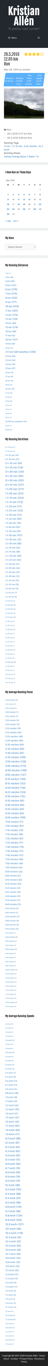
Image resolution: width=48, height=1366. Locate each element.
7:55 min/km (13, 867)
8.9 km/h (12, 1176)
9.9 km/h (13, 1220)
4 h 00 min (10, 638)
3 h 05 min (11, 593)
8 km (11, 297)
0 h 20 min (12, 455)
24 (13, 209)
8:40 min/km (13, 904)
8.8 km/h (12, 1172)
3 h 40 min (10, 621)
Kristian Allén (24, 16)
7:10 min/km (14, 830)
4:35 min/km (11, 700)
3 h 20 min (10, 605)
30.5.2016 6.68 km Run (19, 137)
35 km (8, 409)
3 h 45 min (10, 625)
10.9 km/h (12, 1262)
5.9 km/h (9, 1052)
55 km (8, 426)
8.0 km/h (13, 1138)
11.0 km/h (12, 1266)
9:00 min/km (12, 921)
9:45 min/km (10, 957)
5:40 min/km (14, 753)
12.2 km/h (10, 1315)
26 (24, 209)
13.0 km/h (10, 1340)
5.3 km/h (9, 1040)
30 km (10, 389)
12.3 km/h (10, 1319)
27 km (9, 377)
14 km (10, 323)
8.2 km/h (12, 1147)
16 (8, 204)
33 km (8, 401)
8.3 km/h (12, 1151)
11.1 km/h (12, 1270)
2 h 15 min (12, 551)
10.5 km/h (13, 1245)
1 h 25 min (14, 510)
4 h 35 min (10, 654)
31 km (8, 393)
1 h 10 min (17, 146)
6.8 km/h (11, 1089)
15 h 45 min (10, 678)
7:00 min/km (14, 821)
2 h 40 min (12, 572)
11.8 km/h (10, 1299)
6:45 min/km (14, 809)
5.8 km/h (9, 1048)
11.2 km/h (11, 1274)
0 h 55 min (14, 484)
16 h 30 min (10, 682)
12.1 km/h (9, 1311)
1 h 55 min (13, 535)
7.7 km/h (12, 1125)
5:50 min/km (15, 761)
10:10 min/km (10, 974)
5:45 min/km (30, 146)
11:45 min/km (11, 1002)
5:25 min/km (14, 740)
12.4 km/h (9, 1324)
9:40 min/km (10, 953)
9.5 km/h (13, 1202)
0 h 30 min (13, 463)
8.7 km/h (12, 1168)
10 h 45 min (10, 674)
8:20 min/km (12, 888)
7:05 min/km (14, 825)
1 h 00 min (14, 489)
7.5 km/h (12, 1117)
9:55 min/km (10, 966)
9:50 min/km (10, 962)
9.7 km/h (13, 1211)
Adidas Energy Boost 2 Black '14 (21, 156)
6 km (11, 289)
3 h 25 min (10, 609)
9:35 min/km (11, 949)
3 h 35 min (10, 617)
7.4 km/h (11, 1113)
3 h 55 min (9, 633)
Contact (14, 1358)
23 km (10, 360)
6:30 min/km (15, 796)
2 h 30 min (12, 564)
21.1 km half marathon (20, 351)
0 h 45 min (14, 476)
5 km (10, 285)
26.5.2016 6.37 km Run (19, 133)
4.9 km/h (9, 1024)
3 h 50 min (10, 629)
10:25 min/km (10, 978)
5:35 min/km (14, 748)
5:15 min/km (13, 732)
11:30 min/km (10, 998)
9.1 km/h (12, 1185)
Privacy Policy (26, 1358)
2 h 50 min (12, 580)
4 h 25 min (9, 646)
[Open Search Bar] (39, 38)
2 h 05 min (13, 543)
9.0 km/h (12, 1180)
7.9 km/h (12, 1134)
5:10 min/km (13, 728)
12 (24, 199)
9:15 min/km (10, 933)
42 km (8, 417)
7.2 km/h (12, 1105)
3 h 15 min (10, 601)
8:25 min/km (13, 892)
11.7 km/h (10, 1295)
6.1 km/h (9, 1061)
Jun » (16, 221)
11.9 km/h (10, 1303)
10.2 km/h (14, 1233)
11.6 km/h (10, 1291)
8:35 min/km (12, 900)
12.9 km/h (9, 1336)
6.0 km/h (9, 1057)
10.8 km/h (13, 1258)
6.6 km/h (11, 1081)
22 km (10, 356)
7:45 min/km (14, 859)
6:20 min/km (15, 787)
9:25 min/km (11, 941)
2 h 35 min (12, 568)
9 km (11, 302)
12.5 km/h (10, 1328)
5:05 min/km (12, 724)
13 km (11, 319)
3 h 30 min (10, 613)
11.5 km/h (11, 1287)
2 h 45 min (12, 576)
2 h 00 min (13, 539)
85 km (8, 430)
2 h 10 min (12, 547)
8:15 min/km (13, 884)
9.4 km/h (13, 1198)
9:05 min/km (12, 925)
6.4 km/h (10, 1073)
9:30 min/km (10, 945)
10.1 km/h (13, 1228)
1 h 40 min (13, 523)
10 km (12, 306)
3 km (9, 277)
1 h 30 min (13, 514)
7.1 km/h (11, 1101)
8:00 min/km (14, 871)
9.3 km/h (13, 1193)
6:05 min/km (15, 774)
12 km (7, 146)
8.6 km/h (13, 1163)
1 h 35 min (13, 519)
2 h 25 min (13, 559)
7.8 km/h (12, 1130)
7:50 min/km (14, 863)
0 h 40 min (14, 471)
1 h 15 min (14, 502)
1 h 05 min (14, 493)
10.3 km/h (13, 1237)
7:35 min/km (14, 851)
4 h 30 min (10, 650)
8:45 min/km (12, 908)
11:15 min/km (10, 994)
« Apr (8, 221)
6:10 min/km (15, 779)
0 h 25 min (12, 459)
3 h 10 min (11, 597)
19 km (10, 344)
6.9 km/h (12, 1093)
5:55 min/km (15, 765)
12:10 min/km (10, 1006)
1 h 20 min (13, 506)
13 (29, 199)
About (6, 1358)
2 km (8, 273)
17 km (10, 335)
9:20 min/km (11, 937)
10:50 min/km (11, 982)
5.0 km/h (9, 1028)
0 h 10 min (10, 447)
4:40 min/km (10, 704)
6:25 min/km (15, 792)
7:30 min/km (14, 847)
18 (19, 204)
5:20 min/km (14, 736)
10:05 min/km (11, 970)
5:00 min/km (12, 720)
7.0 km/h (11, 1097)
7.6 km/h (12, 1121)
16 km (10, 331)
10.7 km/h (13, 1254)
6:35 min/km (14, 800)
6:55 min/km (15, 817)
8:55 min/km (12, 916)
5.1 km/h (9, 1032)
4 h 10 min (9, 642)
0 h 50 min (14, 480)
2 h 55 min (12, 584)
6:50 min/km (14, 813)
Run (9, 129)
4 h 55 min (9, 666)
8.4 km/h (12, 1155)
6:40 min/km (14, 804)
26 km (9, 372)
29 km (8, 385)
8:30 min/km (12, 896)
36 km (8, 413)
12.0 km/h (10, 1307)
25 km (10, 368)
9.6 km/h (13, 1206)
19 (24, 204)
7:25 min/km (14, 842)
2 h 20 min (13, 555)
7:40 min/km (14, 855)
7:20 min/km (14, 838)
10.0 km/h (14, 1224)
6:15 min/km (15, 783)
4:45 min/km (11, 708)
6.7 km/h (11, 1085)
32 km (8, 397)
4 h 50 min (10, 662)
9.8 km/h (13, 1215)
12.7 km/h (9, 1332)
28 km (9, 381)
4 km (10, 281)
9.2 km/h (13, 1189)
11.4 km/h (10, 1283)
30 (8, 214)
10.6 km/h (13, 1249)
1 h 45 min (12, 527)
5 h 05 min (9, 670)
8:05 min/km (13, 876)
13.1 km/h (9, 1344)
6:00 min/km (16, 770)
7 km (11, 293)
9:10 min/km (12, 929)
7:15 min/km (14, 834)
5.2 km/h (9, 1036)
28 (34, 209)
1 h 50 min (13, 531)
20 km (9, 348)
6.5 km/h (10, 1077)
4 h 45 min (10, 658)
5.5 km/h (9, 1044)
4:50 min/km (12, 712)
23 (8, 209)
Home (42, 1355)
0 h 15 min (10, 451)
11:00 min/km (10, 986)
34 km (8, 405)
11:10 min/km (10, 990)
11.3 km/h (11, 1278)
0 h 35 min (14, 467)
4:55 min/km (11, 716)
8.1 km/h (12, 1142)
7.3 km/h (12, 1109)
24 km (10, 364)
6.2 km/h (9, 1065)
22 (40, 204)
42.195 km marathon (16, 421)
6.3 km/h (9, 1069)
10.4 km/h (13, 1241)
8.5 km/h (12, 1159)
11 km (11, 310)
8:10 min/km (13, 880)
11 (19, 199)
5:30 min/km (14, 744)
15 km (11, 327)
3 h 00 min (12, 589)
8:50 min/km (11, 913)
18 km (11, 339)
